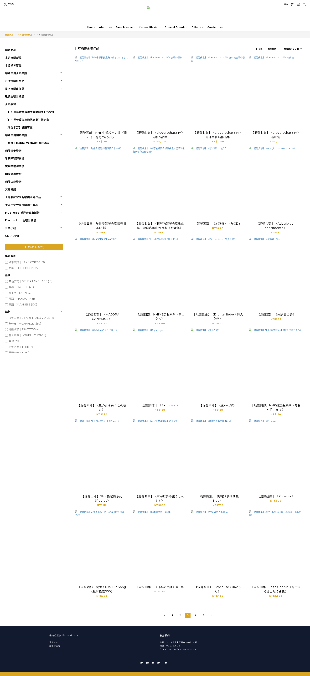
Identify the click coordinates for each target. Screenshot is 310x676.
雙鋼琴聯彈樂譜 (14, 166)
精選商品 (10, 50)
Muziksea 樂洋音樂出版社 (22, 212)
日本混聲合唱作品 (45, 34)
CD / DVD (12, 235)
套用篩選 (35, 247)
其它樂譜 (10, 189)
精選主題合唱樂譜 (16, 73)
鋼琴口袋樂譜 (13, 181)
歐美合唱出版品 (14, 96)
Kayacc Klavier (149, 27)
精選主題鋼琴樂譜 (16, 135)
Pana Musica (124, 27)
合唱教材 (10, 104)
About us (105, 27)
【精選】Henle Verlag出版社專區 (27, 142)
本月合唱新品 (13, 57)
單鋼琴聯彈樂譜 (14, 158)
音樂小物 (10, 228)
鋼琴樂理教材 (13, 173)
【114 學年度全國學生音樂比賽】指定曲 (30, 112)
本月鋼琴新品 (13, 65)
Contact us (215, 27)
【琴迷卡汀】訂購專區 (19, 127)
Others (196, 27)
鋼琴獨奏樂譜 (13, 150)
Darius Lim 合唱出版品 (20, 220)
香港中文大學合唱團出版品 (21, 204)
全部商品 (9, 34)
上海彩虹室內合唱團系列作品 (23, 197)
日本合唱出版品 (25, 34)
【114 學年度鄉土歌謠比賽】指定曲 (27, 119)
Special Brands (175, 27)
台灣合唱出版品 (14, 81)
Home (91, 27)
